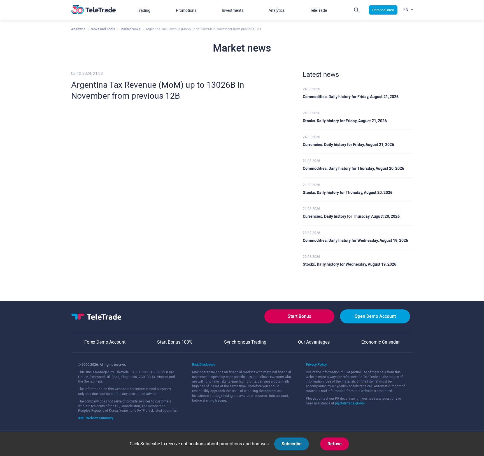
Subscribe (291, 443)
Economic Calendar (380, 342)
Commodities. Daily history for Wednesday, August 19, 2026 (355, 240)
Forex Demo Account (104, 342)
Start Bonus (299, 316)
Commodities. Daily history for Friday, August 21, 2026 (351, 96)
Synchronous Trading (245, 342)
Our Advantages (314, 342)
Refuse (334, 443)
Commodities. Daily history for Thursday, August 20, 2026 (353, 168)
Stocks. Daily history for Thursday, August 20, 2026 (347, 192)
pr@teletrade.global (350, 403)
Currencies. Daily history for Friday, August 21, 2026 (348, 144)
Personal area (383, 10)
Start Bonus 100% (174, 342)
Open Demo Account (375, 316)
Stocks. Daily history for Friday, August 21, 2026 (345, 121)
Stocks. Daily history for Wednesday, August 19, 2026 (349, 264)
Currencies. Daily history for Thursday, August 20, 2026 (351, 216)
